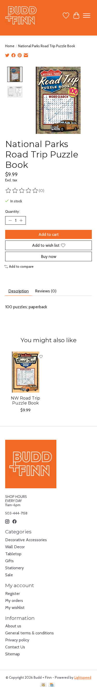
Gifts (9, 560)
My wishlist (15, 607)
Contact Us (15, 646)
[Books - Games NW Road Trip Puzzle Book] (25, 372)
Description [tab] (18, 291)
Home (9, 46)
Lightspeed (82, 677)
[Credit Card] (51, 685)
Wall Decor (15, 546)
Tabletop (13, 553)
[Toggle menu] (86, 15)
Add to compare (21, 266)
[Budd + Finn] (21, 15)
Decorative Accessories (26, 539)
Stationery (14, 567)
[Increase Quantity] (21, 220)
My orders (14, 600)
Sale (9, 574)
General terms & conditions (29, 632)
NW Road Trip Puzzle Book (25, 400)
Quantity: (12, 211)
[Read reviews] (22, 191)
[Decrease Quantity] (10, 220)
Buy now (48, 256)
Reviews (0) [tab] (45, 291)
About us (13, 625)
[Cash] (43, 685)
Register (12, 593)
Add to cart (49, 234)
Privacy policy (17, 639)
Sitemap (12, 653)
